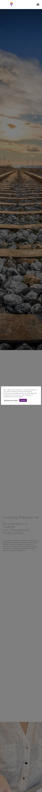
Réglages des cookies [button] (11, 400)
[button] (38, 4)
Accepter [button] (23, 400)
